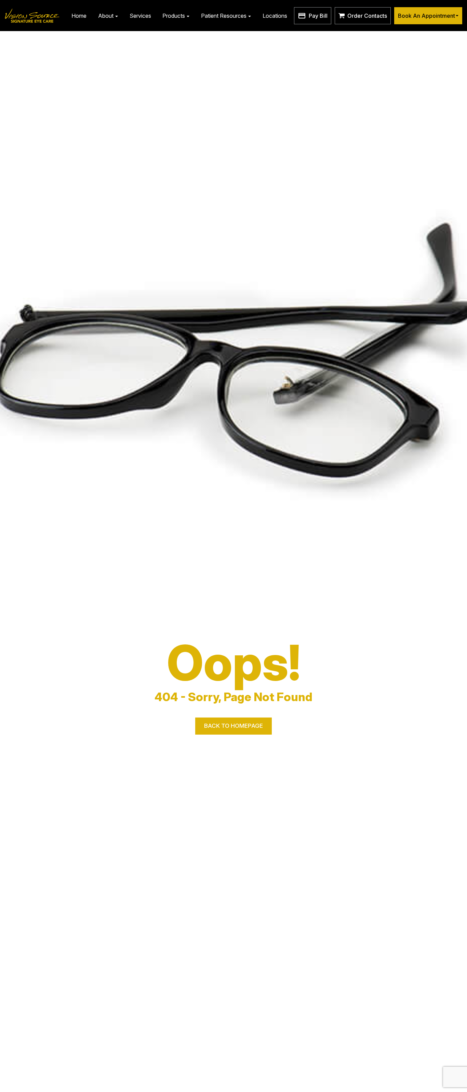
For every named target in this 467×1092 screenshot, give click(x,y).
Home (78, 15)
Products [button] (173, 15)
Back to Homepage (233, 725)
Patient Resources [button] (223, 15)
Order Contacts (367, 15)
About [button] (106, 15)
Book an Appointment (426, 15)
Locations (275, 15)
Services (140, 15)
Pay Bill (318, 15)
